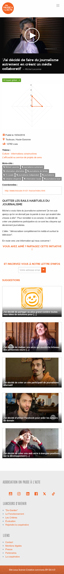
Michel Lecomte (12, 166)
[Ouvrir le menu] (57, 5)
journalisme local (53, 178)
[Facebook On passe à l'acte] (36, 493)
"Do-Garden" (11, 510)
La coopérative (12, 556)
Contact (9, 542)
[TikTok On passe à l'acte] (53, 493)
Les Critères (11, 517)
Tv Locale (9, 174)
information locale (33, 178)
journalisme (49, 174)
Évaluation (10, 521)
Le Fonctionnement (14, 513)
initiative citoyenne (13, 178)
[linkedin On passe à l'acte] (28, 493)
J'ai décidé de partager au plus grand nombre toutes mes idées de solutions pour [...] (30, 313)
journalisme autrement (33, 166)
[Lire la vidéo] (32, 35)
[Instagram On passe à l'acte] (19, 493)
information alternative (14, 171)
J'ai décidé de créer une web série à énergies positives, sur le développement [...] (31, 454)
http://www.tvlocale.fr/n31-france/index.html (25, 190)
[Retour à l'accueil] (8, 7)
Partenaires (11, 552)
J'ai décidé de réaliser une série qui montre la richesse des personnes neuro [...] (31, 348)
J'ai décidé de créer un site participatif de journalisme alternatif (31, 383)
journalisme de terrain (38, 171)
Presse (8, 549)
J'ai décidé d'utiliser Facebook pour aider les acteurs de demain (30, 419)
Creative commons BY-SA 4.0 (40, 569)
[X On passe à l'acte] (45, 493)
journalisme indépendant (28, 174)
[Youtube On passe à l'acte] (10, 493)
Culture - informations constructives (19, 153)
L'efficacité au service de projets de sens (22, 157)
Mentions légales (13, 545)
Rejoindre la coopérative (17, 524)
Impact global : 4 (12, 80)
